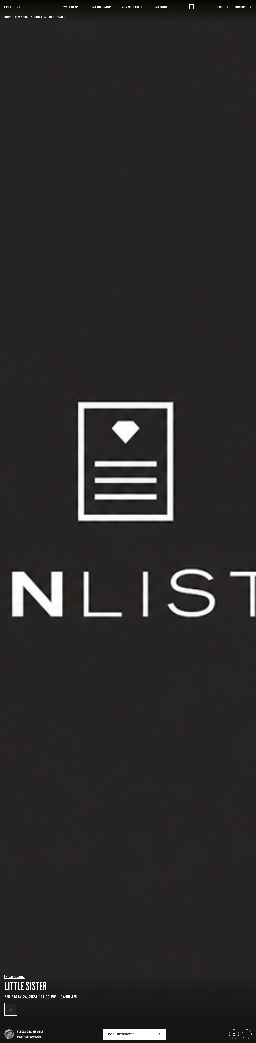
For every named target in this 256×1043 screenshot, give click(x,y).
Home (8, 16)
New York (21, 16)
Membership (101, 7)
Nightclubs (38, 16)
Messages (162, 7)
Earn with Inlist (132, 7)
